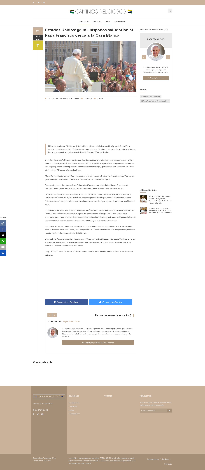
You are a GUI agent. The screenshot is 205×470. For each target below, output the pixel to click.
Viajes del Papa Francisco (150, 97)
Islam (107, 21)
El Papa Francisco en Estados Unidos (154, 101)
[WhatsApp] (3, 241)
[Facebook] (34, 2)
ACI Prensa (75, 98)
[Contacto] (44, 2)
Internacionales (62, 98)
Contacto (168, 464)
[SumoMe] (3, 253)
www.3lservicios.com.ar (42, 460)
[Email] (3, 247)
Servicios (165, 459)
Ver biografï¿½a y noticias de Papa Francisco (98, 343)
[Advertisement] (90, 123)
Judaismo (97, 21)
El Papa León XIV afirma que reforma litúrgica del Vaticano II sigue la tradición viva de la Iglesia (160, 199)
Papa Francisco (71, 321)
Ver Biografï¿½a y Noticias (156, 78)
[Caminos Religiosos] (102, 11)
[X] (3, 235)
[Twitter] (40, 2)
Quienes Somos (153, 459)
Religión (51, 98)
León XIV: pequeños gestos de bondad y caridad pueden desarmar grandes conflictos (160, 210)
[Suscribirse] (169, 410)
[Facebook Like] (3, 223)
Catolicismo (83, 21)
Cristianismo (120, 21)
